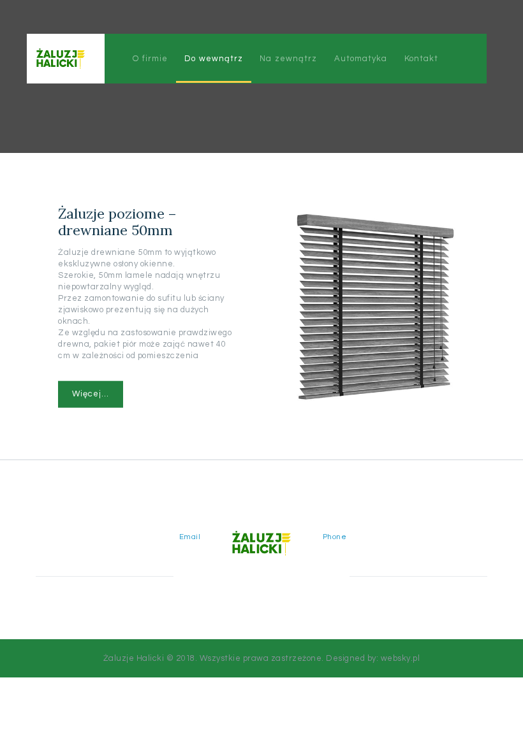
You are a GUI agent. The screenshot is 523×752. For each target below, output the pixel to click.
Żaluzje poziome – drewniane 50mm (117, 221)
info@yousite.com (160, 548)
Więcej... (90, 393)
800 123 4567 (352, 548)
